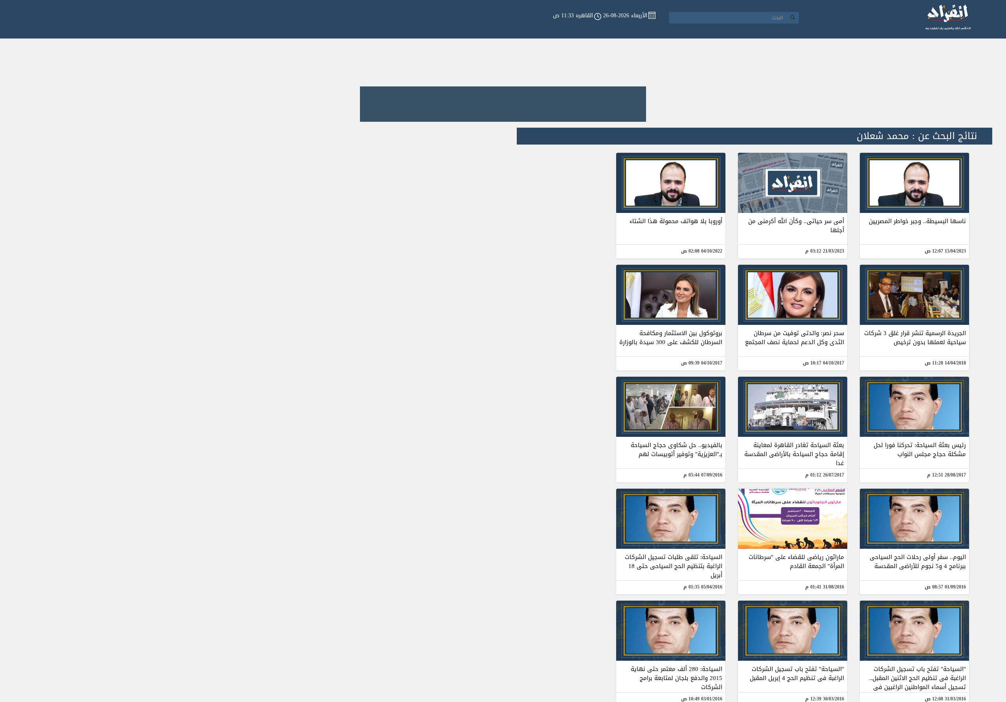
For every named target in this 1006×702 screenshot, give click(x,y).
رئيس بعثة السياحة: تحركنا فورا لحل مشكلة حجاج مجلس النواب (920, 450)
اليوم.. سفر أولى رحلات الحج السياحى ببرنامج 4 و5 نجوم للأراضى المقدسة (918, 562)
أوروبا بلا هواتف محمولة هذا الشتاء (676, 221)
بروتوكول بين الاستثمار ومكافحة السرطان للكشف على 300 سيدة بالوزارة (670, 338)
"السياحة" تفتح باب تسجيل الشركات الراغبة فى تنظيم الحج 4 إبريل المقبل (797, 674)
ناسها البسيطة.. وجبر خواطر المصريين (917, 221)
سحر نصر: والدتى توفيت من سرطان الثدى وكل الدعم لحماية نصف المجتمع (794, 338)
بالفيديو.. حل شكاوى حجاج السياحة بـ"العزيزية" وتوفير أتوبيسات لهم (676, 450)
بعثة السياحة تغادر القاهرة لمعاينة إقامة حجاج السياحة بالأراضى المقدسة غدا (794, 454)
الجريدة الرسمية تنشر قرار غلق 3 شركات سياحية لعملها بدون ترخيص (915, 338)
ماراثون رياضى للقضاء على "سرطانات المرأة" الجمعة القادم (796, 562)
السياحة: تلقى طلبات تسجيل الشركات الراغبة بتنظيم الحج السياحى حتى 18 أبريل (673, 566)
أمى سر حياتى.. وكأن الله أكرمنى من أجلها (796, 226)
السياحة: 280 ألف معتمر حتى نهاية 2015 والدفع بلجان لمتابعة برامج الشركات (676, 678)
